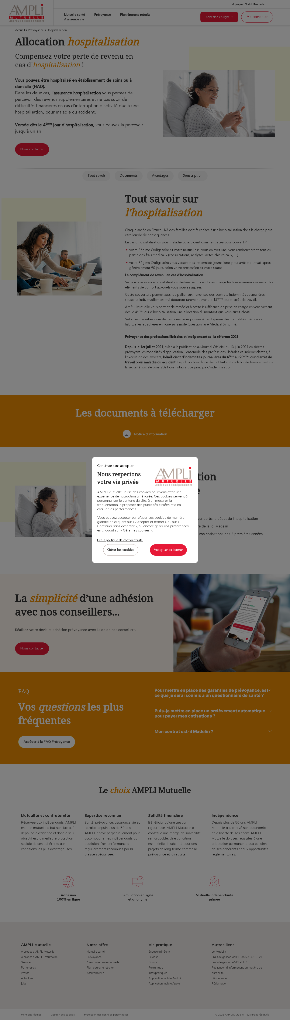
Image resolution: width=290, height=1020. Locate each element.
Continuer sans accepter (115, 466)
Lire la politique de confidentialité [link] (120, 540)
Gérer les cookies (120, 550)
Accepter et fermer (168, 550)
